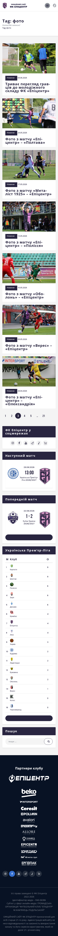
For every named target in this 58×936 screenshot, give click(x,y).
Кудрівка (13, 653)
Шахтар (13, 579)
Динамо (13, 607)
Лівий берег (15, 663)
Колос (12, 700)
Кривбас (13, 616)
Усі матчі (29, 537)
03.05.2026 (22, 339)
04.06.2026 (22, 77)
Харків (12, 644)
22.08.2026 (29, 510)
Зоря (12, 597)
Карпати (13, 569)
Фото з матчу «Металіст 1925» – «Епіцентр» (28, 192)
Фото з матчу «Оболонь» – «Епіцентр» (24, 295)
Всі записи (14, 25)
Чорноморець (16, 709)
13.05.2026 (22, 236)
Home (5, 25)
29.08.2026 (29, 467)
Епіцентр (14, 625)
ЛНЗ (12, 635)
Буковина (14, 672)
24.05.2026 (22, 132)
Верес (12, 691)
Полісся (13, 588)
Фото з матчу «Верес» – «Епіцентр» (28, 347)
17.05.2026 (22, 184)
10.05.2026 (22, 287)
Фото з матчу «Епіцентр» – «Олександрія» (23, 400)
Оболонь (13, 681)
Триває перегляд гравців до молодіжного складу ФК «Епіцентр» (27, 87)
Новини (11, 77)
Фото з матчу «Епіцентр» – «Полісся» (24, 243)
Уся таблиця (29, 718)
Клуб (13, 559)
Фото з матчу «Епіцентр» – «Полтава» (25, 140)
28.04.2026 (22, 390)
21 (45, 415)
